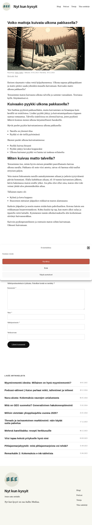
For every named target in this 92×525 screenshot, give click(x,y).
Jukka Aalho (19, 73)
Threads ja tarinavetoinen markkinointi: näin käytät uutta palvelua (33, 421)
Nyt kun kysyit (25, 6)
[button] (88, 248)
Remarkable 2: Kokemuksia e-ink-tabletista (29, 453)
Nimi (9, 313)
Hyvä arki (10, 76)
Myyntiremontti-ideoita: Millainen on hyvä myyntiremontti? (38, 382)
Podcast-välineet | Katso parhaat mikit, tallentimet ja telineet (39, 390)
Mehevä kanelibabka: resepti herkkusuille (28, 430)
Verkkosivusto (12, 333)
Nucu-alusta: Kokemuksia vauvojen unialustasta (32, 397)
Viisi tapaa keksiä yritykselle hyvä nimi (27, 438)
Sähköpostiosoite (13, 322)
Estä (46, 268)
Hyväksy (46, 261)
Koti (16, 76)
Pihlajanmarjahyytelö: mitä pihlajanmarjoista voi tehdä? (36, 446)
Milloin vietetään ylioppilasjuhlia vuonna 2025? (31, 413)
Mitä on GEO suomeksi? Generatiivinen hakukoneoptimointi (39, 405)
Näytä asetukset (46, 275)
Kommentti (11, 288)
